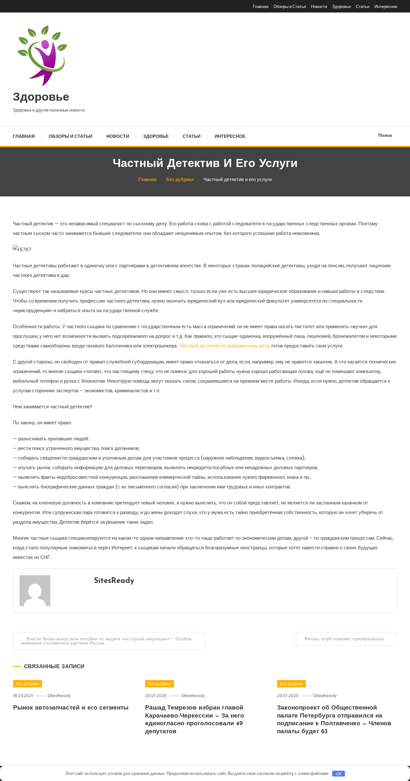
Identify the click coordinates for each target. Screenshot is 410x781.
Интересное (385, 7)
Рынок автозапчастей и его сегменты (70, 708)
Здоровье (341, 7)
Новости (319, 7)
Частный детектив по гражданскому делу (224, 345)
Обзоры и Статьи (290, 7)
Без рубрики (27, 683)
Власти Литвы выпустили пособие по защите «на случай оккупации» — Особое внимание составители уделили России (106, 641)
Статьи (362, 7)
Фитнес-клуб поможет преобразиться (344, 639)
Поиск (385, 135)
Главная (260, 7)
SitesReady (114, 581)
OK (339, 774)
